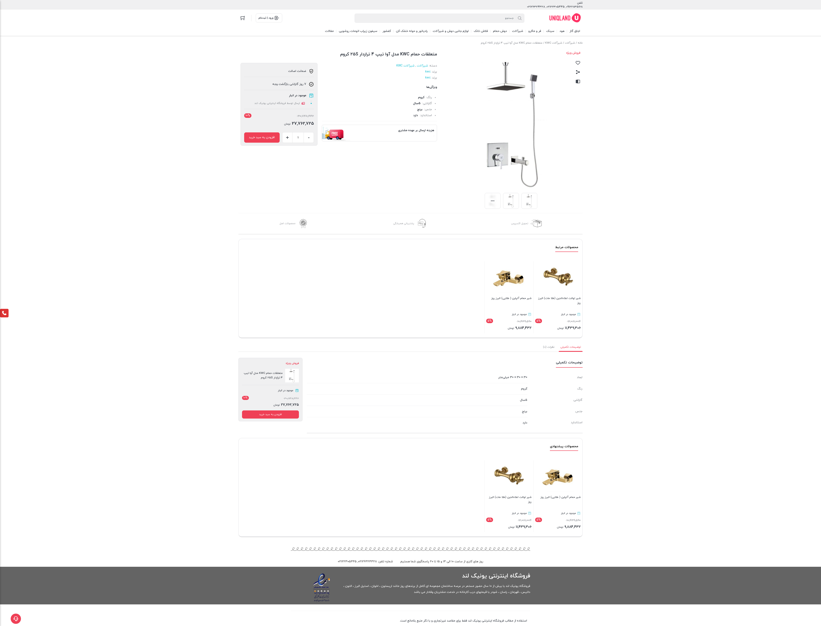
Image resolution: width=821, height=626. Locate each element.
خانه (580, 43)
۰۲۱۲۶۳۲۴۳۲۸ (367, 561)
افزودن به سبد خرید (262, 137)
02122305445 (555, 7)
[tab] (571, 347)
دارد (415, 115)
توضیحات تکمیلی (570, 347)
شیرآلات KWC (553, 43)
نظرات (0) (548, 347)
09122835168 (574, 7)
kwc (428, 72)
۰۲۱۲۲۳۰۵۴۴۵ (347, 561)
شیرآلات (570, 43)
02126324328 (536, 7)
